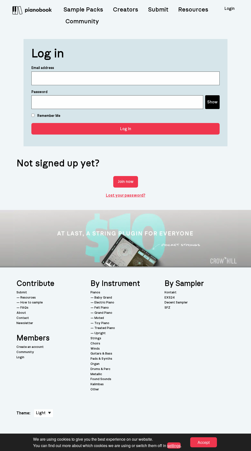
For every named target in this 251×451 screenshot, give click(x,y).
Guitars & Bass (101, 353)
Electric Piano (104, 302)
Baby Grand (103, 297)
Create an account (30, 347)
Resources (193, 10)
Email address (42, 68)
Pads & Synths (101, 358)
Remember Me (48, 116)
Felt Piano (101, 307)
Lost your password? (125, 195)
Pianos (95, 292)
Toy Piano (101, 323)
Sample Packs (83, 10)
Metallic (96, 374)
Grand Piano (103, 312)
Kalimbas (97, 384)
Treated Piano (104, 328)
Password (39, 92)
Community (82, 21)
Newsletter (24, 323)
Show (212, 102)
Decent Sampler (176, 302)
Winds (95, 348)
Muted (99, 318)
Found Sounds (100, 379)
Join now (126, 182)
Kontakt (170, 292)
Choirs (95, 343)
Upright (100, 333)
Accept (204, 442)
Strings (95, 338)
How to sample (31, 302)
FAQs (24, 307)
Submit (158, 10)
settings (174, 445)
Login (20, 357)
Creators (125, 10)
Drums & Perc (100, 369)
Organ (95, 364)
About (21, 312)
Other (94, 389)
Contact (22, 318)
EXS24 (169, 297)
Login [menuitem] (230, 9)
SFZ (167, 307)
